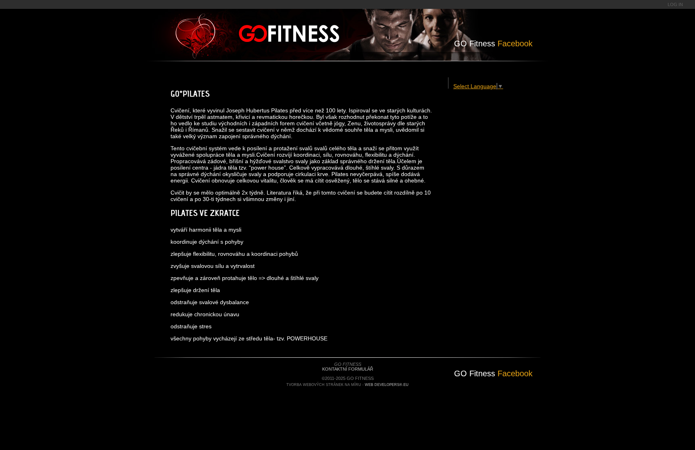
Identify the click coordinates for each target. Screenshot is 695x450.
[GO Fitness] (310, 30)
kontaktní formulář (347, 369)
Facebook (493, 43)
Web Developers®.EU (387, 385)
